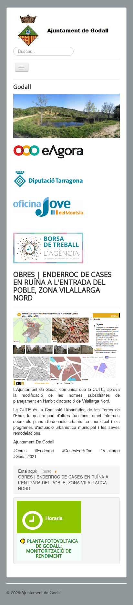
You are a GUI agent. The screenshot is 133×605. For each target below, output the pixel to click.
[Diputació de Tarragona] (48, 178)
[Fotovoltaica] (49, 546)
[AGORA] (48, 151)
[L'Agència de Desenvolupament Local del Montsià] (48, 247)
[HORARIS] (49, 517)
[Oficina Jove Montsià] (48, 211)
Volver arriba (115, 592)
